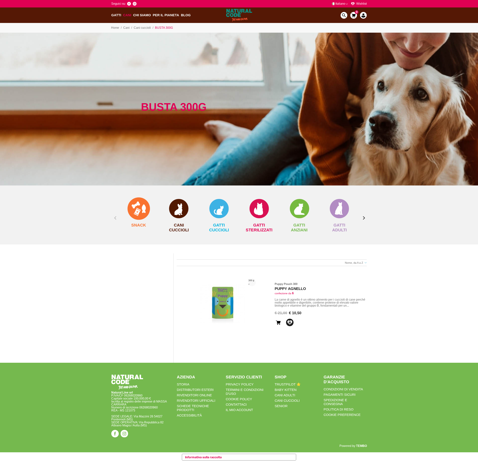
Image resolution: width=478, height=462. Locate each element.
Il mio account (239, 410)
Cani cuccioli (287, 400)
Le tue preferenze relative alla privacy (255, 457)
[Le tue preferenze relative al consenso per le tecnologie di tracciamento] (471, 458)
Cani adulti (285, 395)
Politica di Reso (338, 409)
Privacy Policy (240, 384)
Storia (183, 384)
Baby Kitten (286, 390)
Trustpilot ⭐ (288, 384)
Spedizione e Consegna (335, 402)
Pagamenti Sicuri (340, 395)
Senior (281, 406)
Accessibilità (189, 415)
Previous (115, 215)
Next (363, 215)
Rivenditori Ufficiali (196, 400)
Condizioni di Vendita (343, 389)
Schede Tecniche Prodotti (193, 408)
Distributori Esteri (195, 390)
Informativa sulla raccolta (203, 457)
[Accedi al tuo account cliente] (363, 15)
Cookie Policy (239, 399)
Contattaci (236, 404)
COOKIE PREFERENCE (342, 415)
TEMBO (361, 445)
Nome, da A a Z (354, 262)
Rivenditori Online (194, 395)
